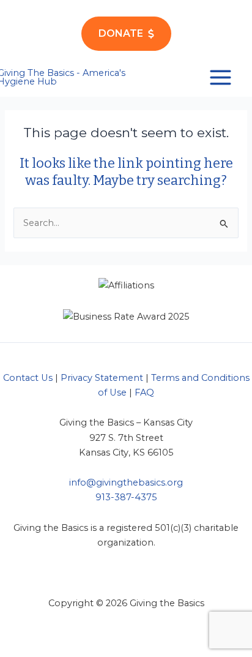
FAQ (144, 392)
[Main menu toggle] (220, 77)
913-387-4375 (126, 497)
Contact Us (28, 377)
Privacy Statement (102, 377)
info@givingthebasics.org (126, 482)
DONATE (120, 33)
